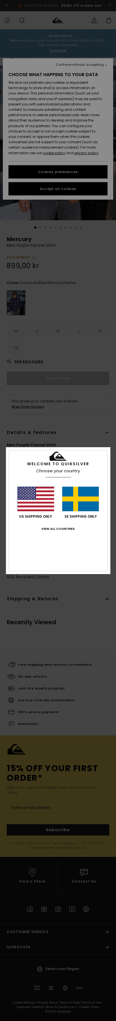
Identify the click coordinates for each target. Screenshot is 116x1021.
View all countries (58, 528)
